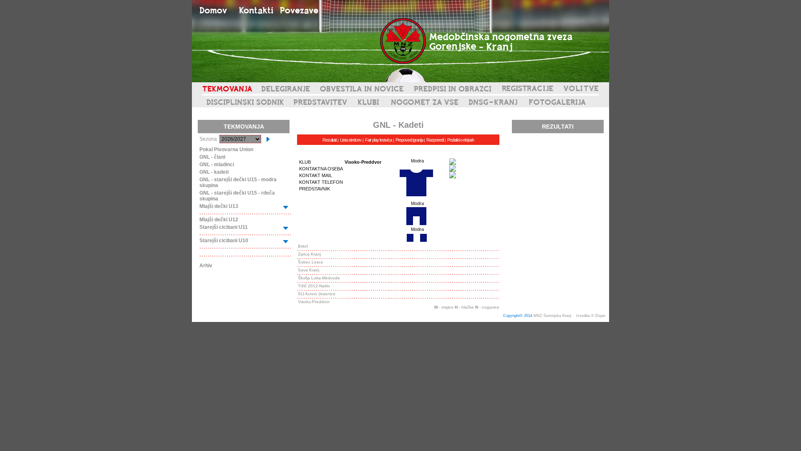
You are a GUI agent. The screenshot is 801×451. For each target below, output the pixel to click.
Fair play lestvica (378, 139)
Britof (303, 246)
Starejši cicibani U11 (223, 227)
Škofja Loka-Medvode (319, 278)
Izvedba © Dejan (591, 316)
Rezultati (329, 139)
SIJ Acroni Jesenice (316, 293)
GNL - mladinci (216, 164)
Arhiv (205, 266)
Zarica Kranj (309, 254)
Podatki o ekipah (460, 139)
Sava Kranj (308, 270)
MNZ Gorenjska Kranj (552, 316)
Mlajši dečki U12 (218, 220)
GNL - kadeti (214, 172)
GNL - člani (212, 157)
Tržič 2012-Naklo (314, 286)
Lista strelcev (350, 139)
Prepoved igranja (409, 139)
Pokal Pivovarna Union (226, 149)
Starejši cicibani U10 (223, 240)
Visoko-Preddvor (314, 301)
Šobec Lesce (310, 262)
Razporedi (434, 139)
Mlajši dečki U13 (218, 206)
